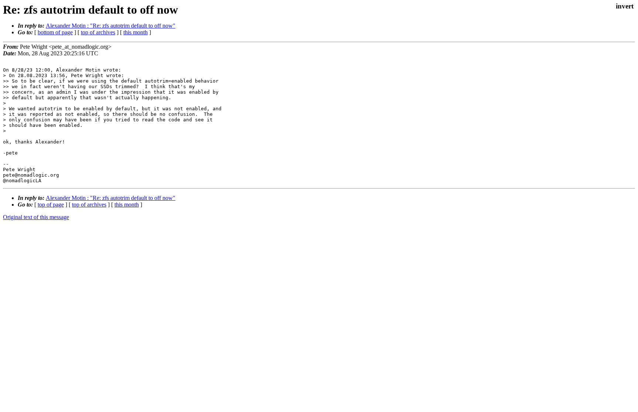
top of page (51, 204)
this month (135, 32)
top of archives (98, 32)
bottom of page (55, 32)
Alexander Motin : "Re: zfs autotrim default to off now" (110, 25)
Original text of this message (36, 217)
